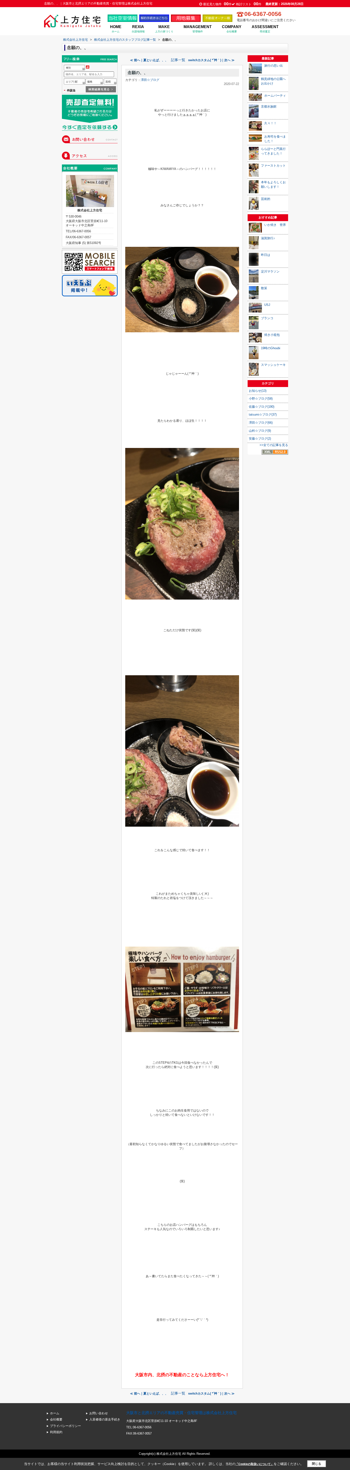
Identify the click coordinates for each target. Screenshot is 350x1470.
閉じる (316, 1463)
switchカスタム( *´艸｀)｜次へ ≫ (211, 60)
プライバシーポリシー (65, 1426)
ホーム (54, 1413)
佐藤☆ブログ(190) (261, 406)
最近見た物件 (217, 4)
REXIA (138, 29)
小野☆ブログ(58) (261, 398)
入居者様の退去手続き (104, 1419)
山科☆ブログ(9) (260, 430)
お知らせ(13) (257, 390)
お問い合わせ (98, 1413)
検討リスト (248, 4)
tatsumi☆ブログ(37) (263, 414)
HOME (115, 29)
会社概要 (56, 1419)
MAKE (164, 29)
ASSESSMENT (265, 29)
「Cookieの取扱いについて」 (254, 1464)
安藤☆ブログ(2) (260, 438)
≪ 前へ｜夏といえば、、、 (149, 60)
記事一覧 (178, 60)
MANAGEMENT (198, 29)
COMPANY (231, 29)
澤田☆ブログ (150, 80)
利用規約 (56, 1432)
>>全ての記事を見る (274, 445)
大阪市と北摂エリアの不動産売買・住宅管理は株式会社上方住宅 (181, 1413)
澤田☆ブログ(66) (261, 422)
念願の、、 (138, 72)
